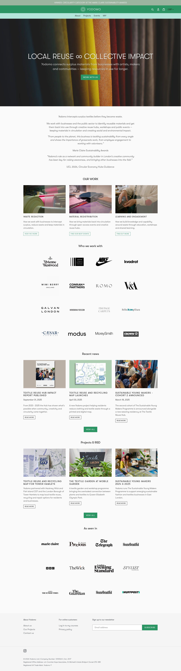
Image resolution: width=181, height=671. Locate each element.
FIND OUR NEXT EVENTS (80, 234)
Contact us (28, 633)
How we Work (31, 234)
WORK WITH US (90, 77)
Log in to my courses (68, 625)
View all (90, 429)
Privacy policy (65, 629)
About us (27, 625)
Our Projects (29, 629)
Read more (29, 417)
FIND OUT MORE (123, 234)
